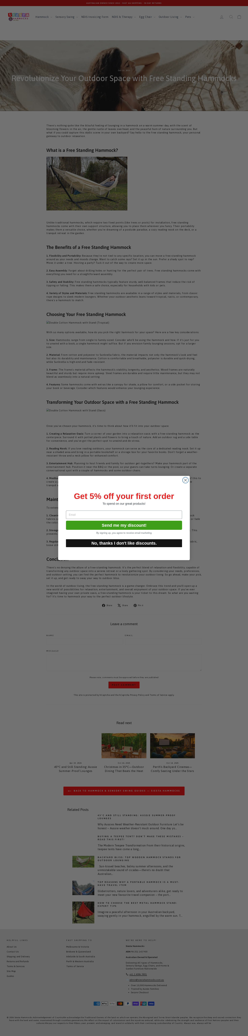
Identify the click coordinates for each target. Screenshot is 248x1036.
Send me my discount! (124, 525)
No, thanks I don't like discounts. (124, 543)
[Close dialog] (185, 480)
